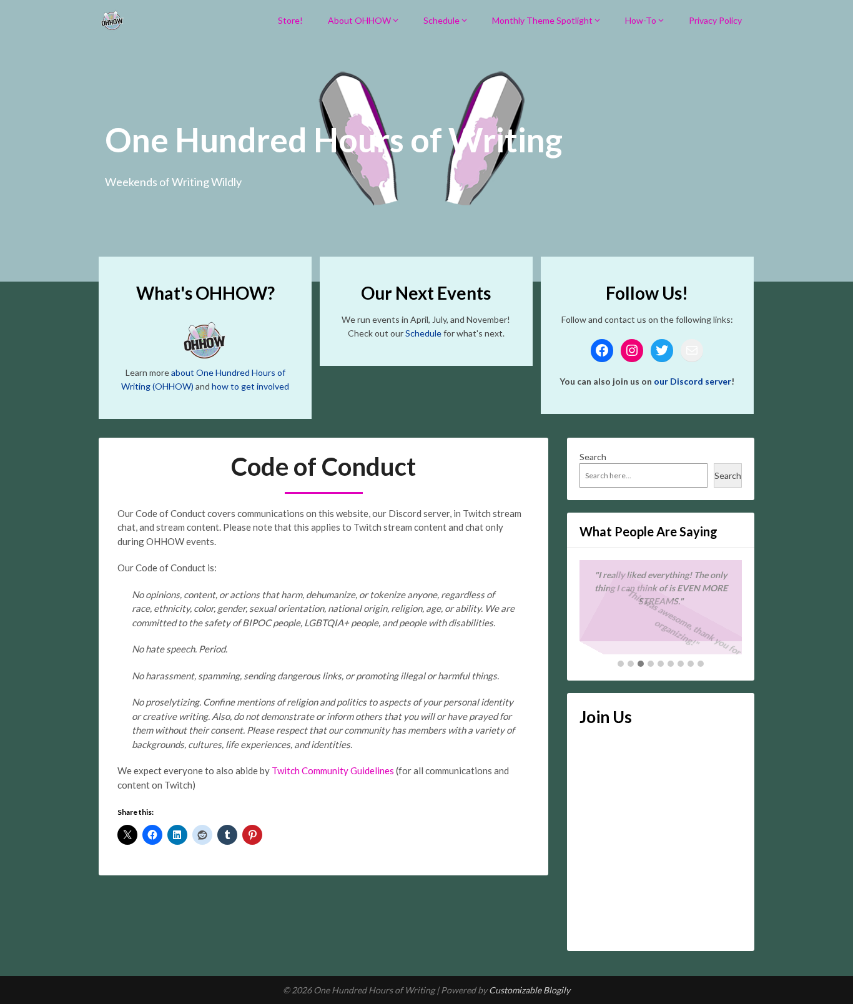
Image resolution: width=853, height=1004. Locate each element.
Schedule (441, 20)
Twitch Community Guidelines (333, 770)
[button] (621, 664)
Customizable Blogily (529, 990)
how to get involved (250, 386)
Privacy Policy (715, 20)
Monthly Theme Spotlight (542, 20)
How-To (640, 20)
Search (592, 456)
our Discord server (692, 381)
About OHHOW (359, 20)
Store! (290, 20)
